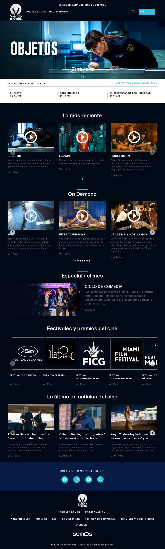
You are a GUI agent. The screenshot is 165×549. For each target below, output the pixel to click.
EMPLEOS (41, 519)
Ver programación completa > (136, 83)
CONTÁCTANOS (71, 519)
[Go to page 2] (78, 260)
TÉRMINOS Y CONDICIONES (137, 519)
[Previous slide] (12, 152)
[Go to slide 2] (83, 76)
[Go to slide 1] (81, 76)
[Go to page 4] (82, 260)
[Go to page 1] (82, 179)
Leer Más (14, 455)
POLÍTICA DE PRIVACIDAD (100, 519)
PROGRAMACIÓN (59, 12)
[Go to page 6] (87, 260)
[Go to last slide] (12, 232)
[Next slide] (152, 152)
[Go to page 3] (80, 260)
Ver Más (13, 172)
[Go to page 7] (89, 260)
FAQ (54, 519)
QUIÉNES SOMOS (36, 12)
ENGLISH (83, 525)
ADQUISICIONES (20, 519)
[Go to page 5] (84, 260)
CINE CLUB (146, 12)
